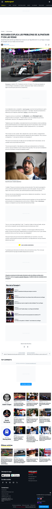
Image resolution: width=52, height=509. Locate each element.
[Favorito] (46, 44)
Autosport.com (31, 478)
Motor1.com (31, 474)
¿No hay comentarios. (26, 363)
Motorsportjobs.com (32, 476)
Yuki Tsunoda (26, 109)
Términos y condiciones (16, 505)
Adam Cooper (6, 44)
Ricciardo (7, 84)
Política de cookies (25, 505)
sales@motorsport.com (6, 495)
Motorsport (14, 180)
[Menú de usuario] (49, 2)
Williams (26, 112)
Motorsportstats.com (33, 480)
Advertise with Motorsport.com (8, 491)
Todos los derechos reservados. (32, 506)
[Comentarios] (49, 44)
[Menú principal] (2, 2)
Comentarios (4, 489)
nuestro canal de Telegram (21, 277)
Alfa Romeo (41, 201)
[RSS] (17, 482)
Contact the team (5, 493)
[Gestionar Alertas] (27, 346)
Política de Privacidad (34, 505)
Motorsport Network (20, 506)
